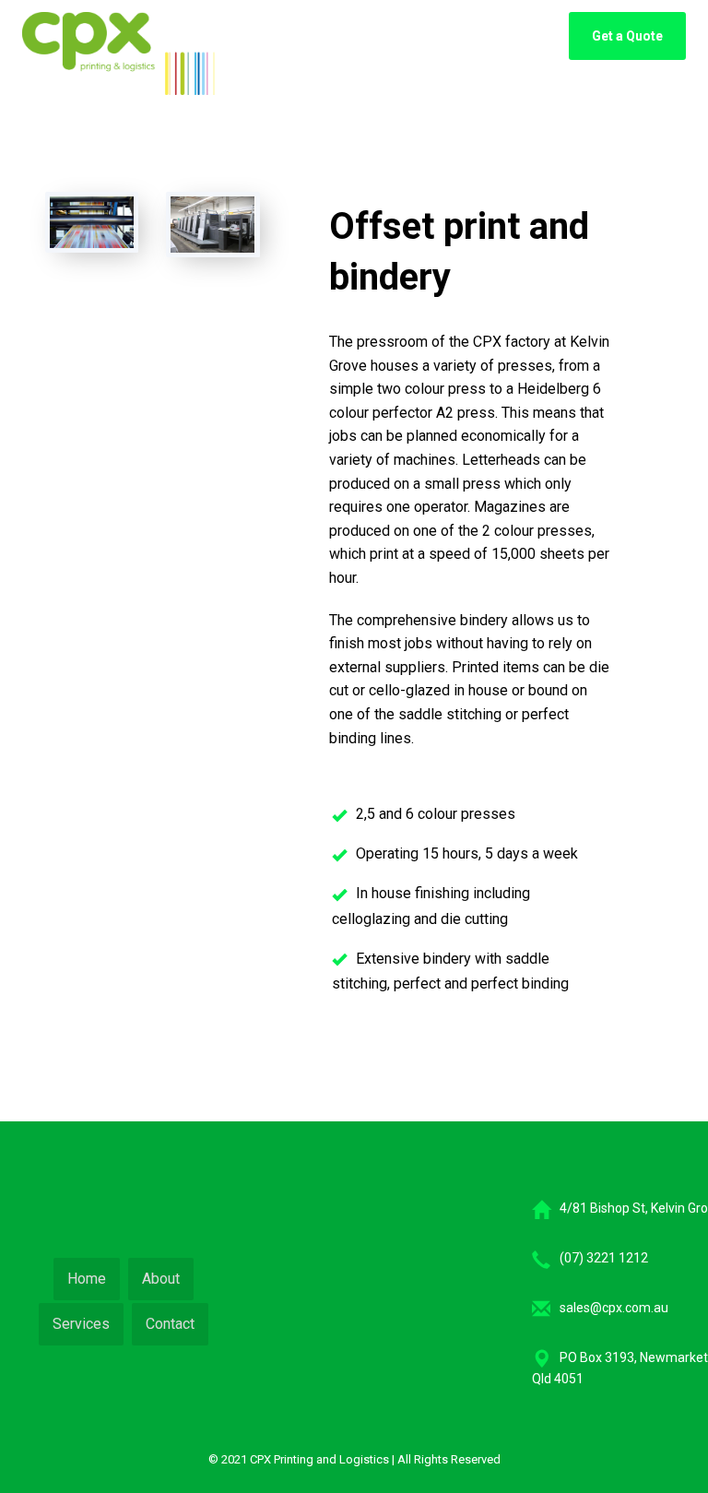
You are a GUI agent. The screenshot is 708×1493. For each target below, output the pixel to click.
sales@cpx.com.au (614, 1307)
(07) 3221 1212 (604, 1257)
